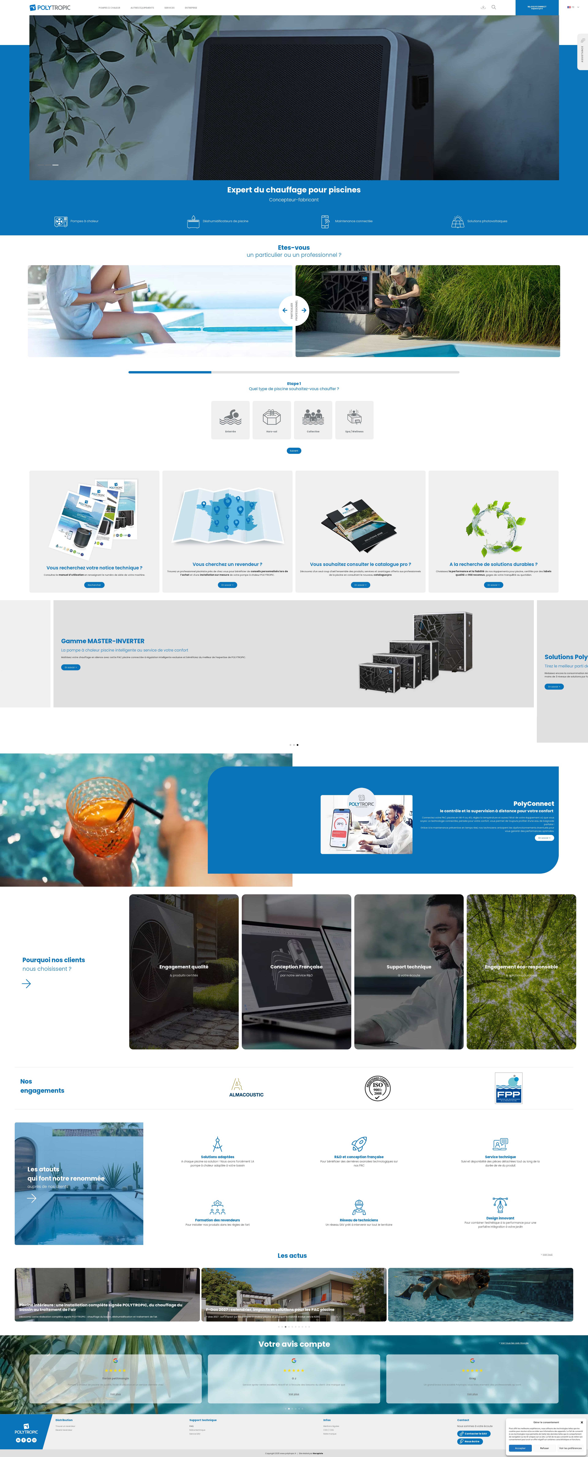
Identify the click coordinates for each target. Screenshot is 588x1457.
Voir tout (548, 1254)
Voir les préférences (570, 1448)
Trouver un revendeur (65, 1426)
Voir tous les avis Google (515, 1343)
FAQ (191, 1426)
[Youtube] (29, 1440)
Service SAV (194, 1434)
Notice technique (197, 1430)
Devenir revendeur (64, 1430)
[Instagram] (34, 1440)
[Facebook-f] (23, 1440)
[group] (294, 372)
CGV (325, 1430)
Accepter (520, 1448)
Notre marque (329, 1434)
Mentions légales (331, 1426)
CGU (332, 1430)
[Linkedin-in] (18, 1440)
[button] (581, 1422)
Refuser (544, 1448)
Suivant (294, 450)
